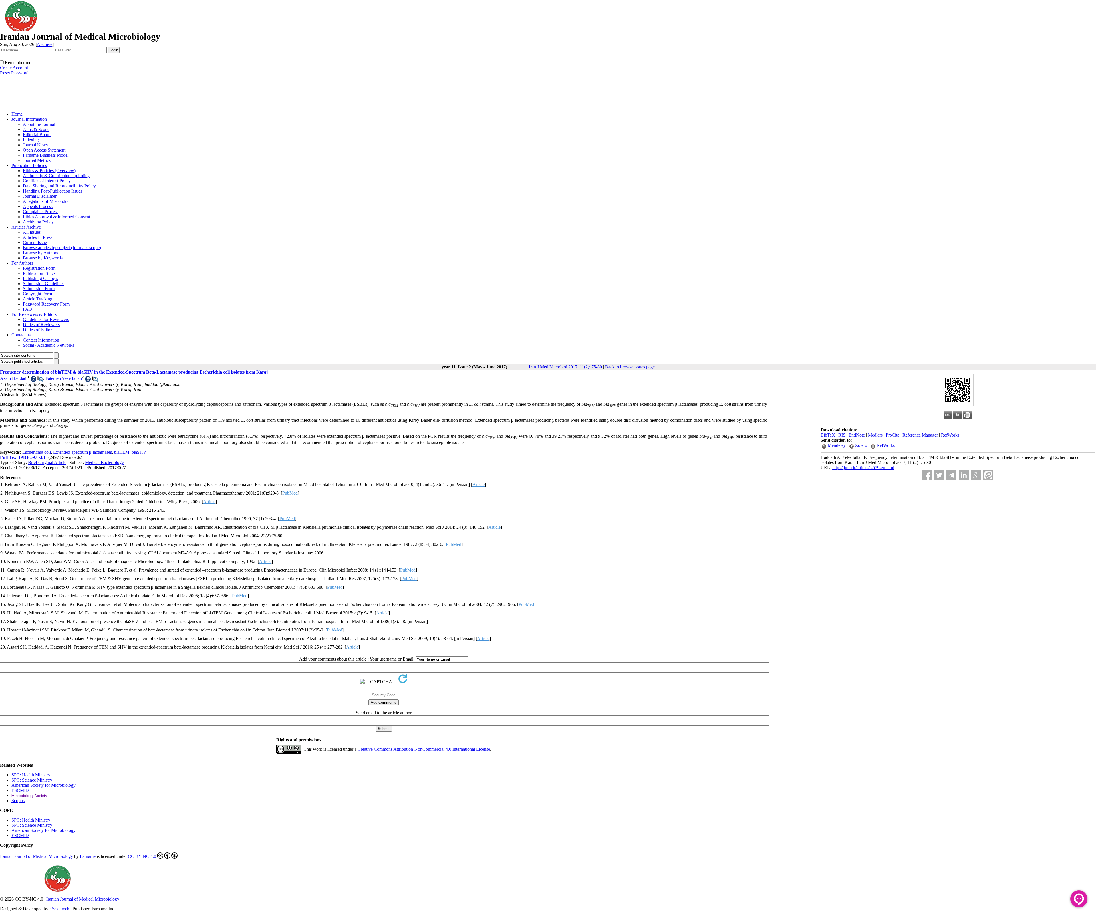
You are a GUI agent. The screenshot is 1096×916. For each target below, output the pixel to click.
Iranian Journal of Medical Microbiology (36, 856)
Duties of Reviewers (41, 324)
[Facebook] (927, 475)
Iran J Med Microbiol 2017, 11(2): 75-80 (565, 366)
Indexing (31, 139)
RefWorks (950, 435)
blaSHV (139, 452)
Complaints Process (40, 211)
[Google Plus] (976, 475)
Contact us (21, 334)
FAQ (27, 309)
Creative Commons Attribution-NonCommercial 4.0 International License (424, 749)
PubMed (290, 493)
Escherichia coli (36, 452)
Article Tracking (37, 298)
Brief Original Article (47, 462)
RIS (841, 435)
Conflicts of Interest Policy (47, 180)
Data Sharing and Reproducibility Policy (59, 185)
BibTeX (828, 435)
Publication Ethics (39, 273)
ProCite (892, 435)
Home (17, 114)
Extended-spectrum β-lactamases (82, 452)
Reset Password (14, 72)
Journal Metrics (37, 160)
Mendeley (837, 445)
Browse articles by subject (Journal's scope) (62, 247)
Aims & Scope (36, 129)
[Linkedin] (964, 475)
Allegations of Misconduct (46, 201)
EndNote (857, 435)
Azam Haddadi (13, 378)
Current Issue (35, 242)
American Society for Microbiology (43, 785)
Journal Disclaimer (40, 196)
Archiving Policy (38, 221)
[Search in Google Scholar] (33, 380)
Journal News (35, 144)
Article (478, 484)
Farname (88, 856)
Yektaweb (60, 908)
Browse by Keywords (43, 257)
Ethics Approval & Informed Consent (56, 216)
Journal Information (29, 119)
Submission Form (39, 288)
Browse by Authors (40, 252)
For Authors (22, 263)
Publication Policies (29, 165)
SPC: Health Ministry (30, 774)
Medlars (875, 435)
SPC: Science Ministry (31, 780)
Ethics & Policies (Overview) (49, 170)
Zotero (861, 445)
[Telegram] (951, 475)
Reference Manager (920, 435)
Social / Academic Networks (48, 345)
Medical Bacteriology (104, 462)
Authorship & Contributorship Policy (56, 175)
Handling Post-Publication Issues (52, 191)
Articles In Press (37, 237)
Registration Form (39, 268)
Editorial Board (37, 134)
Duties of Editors (38, 329)
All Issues (32, 232)
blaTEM (121, 452)
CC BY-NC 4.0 (142, 856)
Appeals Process (38, 206)
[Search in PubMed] (40, 380)
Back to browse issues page (630, 366)
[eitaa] (988, 475)
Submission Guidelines (43, 283)
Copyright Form (37, 293)
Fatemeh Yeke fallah (63, 378)
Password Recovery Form (46, 304)
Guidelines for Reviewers (46, 319)
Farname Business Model (45, 155)
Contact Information (41, 340)
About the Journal (39, 124)
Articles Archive (26, 227)
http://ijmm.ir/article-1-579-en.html (863, 467)
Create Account (14, 67)
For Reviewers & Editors (34, 314)
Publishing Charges (40, 278)
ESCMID (20, 790)
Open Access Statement (44, 150)
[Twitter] (939, 475)
